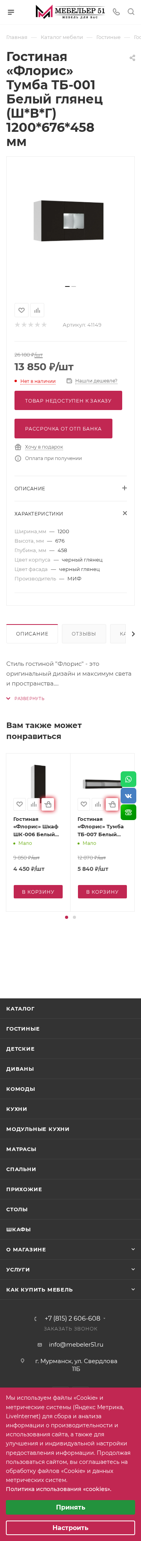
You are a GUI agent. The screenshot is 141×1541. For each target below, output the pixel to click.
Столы (17, 1209)
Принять (70, 1507)
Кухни (16, 1109)
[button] (66, 917)
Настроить (70, 1528)
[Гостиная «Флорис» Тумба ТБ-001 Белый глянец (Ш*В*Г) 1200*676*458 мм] (70, 223)
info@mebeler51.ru (76, 1344)
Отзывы (84, 634)
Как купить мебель (39, 1289)
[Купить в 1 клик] (48, 804)
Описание (32, 634)
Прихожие (24, 1189)
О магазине (26, 1249)
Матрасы (21, 1149)
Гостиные (23, 1028)
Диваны (20, 1069)
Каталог (20, 1008)
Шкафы (18, 1229)
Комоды (20, 1089)
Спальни (21, 1169)
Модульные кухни (38, 1129)
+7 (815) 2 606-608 (72, 1319)
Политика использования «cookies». (58, 1489)
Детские (20, 1049)
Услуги (18, 1269)
